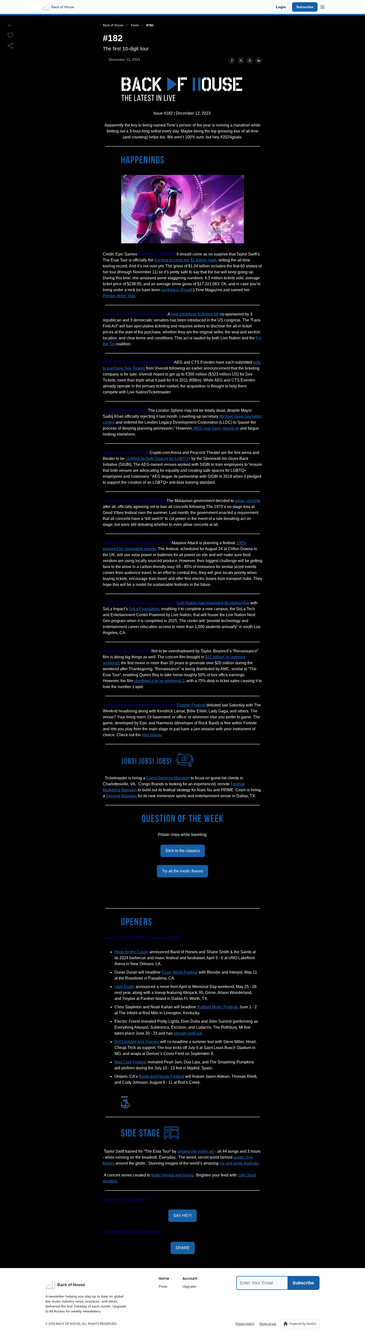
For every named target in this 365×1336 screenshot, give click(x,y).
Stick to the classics (182, 851)
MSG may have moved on (216, 428)
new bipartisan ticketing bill (195, 314)
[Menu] (323, 6)
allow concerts (247, 501)
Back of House (113, 25)
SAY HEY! (182, 1215)
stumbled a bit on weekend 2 (159, 681)
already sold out (188, 1033)
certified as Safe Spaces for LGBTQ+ (158, 458)
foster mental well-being (172, 1175)
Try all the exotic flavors (182, 871)
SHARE (183, 1248)
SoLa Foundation (144, 609)
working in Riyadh (177, 290)
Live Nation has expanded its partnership (213, 603)
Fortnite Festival (191, 705)
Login (281, 7)
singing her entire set (195, 1151)
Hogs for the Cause (131, 952)
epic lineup (151, 735)
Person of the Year (119, 296)
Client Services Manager (168, 778)
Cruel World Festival (180, 972)
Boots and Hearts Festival (161, 1076)
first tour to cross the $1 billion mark (185, 260)
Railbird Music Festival (217, 1007)
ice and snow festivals (238, 1163)
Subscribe (304, 7)
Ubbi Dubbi (124, 987)
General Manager (121, 796)
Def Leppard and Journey (136, 1042)
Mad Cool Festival (130, 1062)
